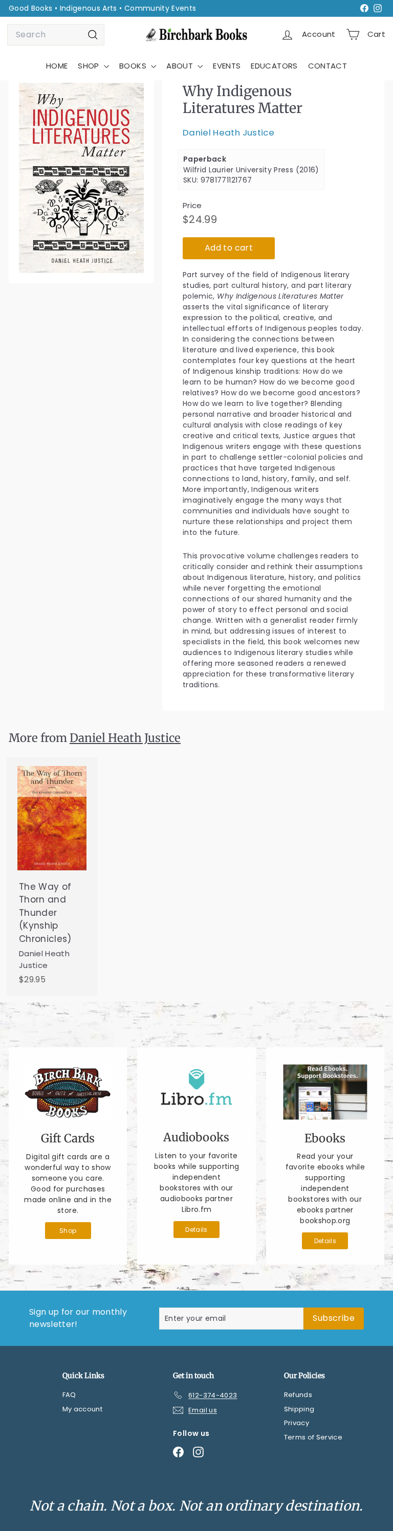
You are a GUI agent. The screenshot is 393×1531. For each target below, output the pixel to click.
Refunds (298, 1395)
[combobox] (55, 35)
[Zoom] (81, 178)
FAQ (69, 1395)
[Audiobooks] (196, 1091)
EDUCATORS (274, 65)
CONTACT (327, 65)
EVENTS (227, 65)
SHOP (89, 65)
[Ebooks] (325, 1092)
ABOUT (180, 65)
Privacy (296, 1423)
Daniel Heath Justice (228, 132)
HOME (57, 65)
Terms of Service (313, 1437)
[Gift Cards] (68, 1092)
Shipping (299, 1409)
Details (196, 1229)
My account (82, 1409)
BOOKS (133, 65)
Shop (67, 1230)
